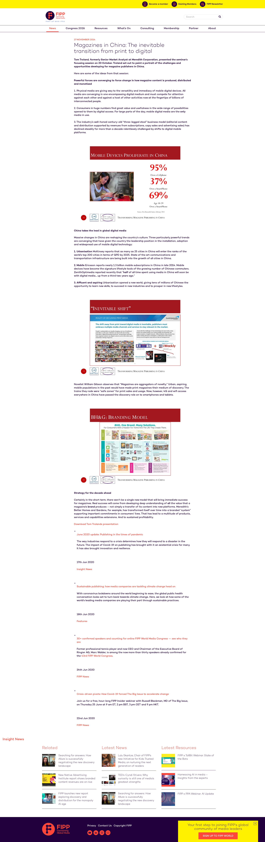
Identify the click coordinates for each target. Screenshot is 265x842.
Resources (101, 28)
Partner (193, 28)
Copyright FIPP (123, 825)
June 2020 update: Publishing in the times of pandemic (110, 534)
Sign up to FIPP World (218, 836)
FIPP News (83, 677)
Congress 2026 (75, 28)
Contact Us (105, 825)
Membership (171, 28)
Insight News (84, 569)
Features (82, 621)
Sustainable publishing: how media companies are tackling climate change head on (126, 586)
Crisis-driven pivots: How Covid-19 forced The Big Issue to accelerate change (123, 694)
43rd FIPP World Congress (96, 656)
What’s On (124, 28)
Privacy (91, 825)
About (212, 28)
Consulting (147, 28)
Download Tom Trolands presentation (96, 524)
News (52, 28)
